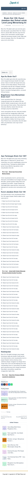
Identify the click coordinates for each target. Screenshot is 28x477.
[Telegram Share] (9, 384)
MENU (24, 8)
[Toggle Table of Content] (9, 72)
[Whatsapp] (12, 384)
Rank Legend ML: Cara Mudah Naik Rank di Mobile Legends (17, 398)
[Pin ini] (7, 384)
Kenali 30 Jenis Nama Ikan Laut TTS (6, 417)
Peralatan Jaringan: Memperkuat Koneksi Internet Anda (17, 405)
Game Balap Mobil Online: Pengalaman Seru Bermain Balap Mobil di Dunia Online (17, 392)
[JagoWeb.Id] (14, 2)
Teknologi (8, 412)
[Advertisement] (14, 56)
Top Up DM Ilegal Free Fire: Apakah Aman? (21, 417)
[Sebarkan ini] (2, 384)
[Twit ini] (4, 384)
